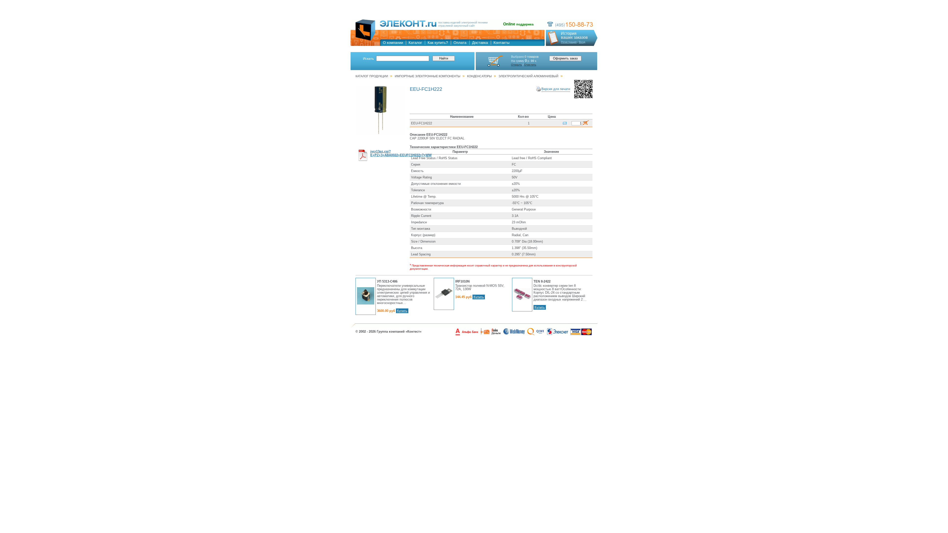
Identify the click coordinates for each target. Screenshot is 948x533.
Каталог (415, 42)
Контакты (502, 42)
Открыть (516, 64)
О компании (393, 42)
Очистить (530, 64)
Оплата (460, 42)
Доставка (480, 42)
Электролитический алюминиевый (528, 76)
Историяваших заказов (574, 35)
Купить (402, 311)
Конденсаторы (479, 76)
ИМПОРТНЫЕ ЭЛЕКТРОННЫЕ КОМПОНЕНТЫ (427, 76)
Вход (582, 41)
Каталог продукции (372, 76)
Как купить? (438, 42)
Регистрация (569, 41)
